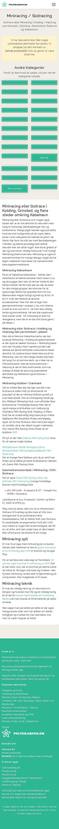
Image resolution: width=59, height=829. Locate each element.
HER (14, 432)
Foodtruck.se (9, 774)
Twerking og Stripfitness (15, 694)
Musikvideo (8, 704)
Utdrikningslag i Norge (14, 781)
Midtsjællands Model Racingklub (20, 447)
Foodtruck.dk (9, 771)
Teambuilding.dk (11, 767)
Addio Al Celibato (11, 785)
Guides (5, 727)
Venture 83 (8, 749)
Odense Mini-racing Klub (36, 438)
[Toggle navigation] (53, 4)
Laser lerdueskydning (13, 718)
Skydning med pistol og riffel (18, 714)
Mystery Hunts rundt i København (20, 721)
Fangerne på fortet (12, 690)
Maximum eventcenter (14, 711)
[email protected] (16, 51)
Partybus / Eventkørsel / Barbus (20, 707)
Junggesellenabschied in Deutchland (22, 778)
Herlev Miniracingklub (23, 450)
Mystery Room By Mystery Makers (21, 697)
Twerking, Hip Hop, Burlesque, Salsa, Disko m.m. (28, 700)
